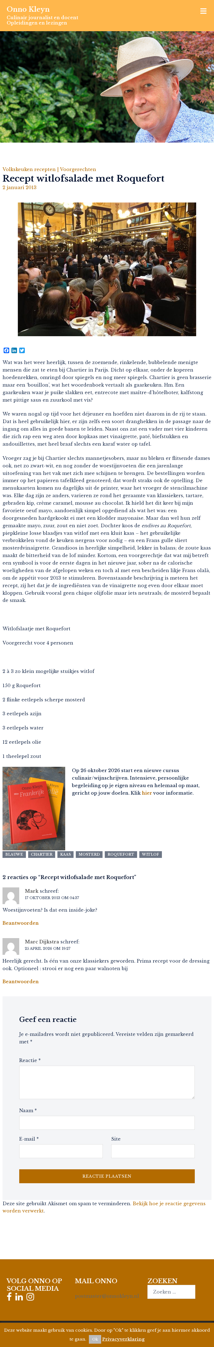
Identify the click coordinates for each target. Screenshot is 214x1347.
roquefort (121, 854)
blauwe (14, 854)
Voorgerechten (78, 169)
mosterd (89, 854)
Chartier (41, 854)
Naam (28, 1110)
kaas (65, 854)
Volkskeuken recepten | (31, 169)
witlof (150, 854)
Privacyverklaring (123, 1339)
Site (116, 1139)
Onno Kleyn (28, 9)
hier (147, 793)
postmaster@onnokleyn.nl (107, 1296)
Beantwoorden (21, 923)
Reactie (30, 1060)
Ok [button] (95, 1339)
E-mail (29, 1139)
